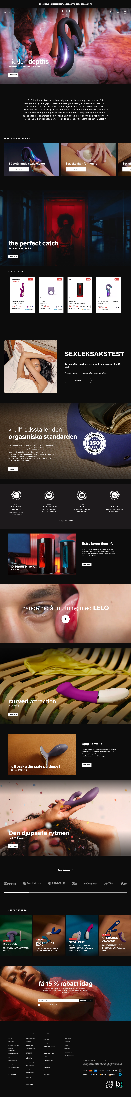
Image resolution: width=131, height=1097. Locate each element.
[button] (5, 12)
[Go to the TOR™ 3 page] (51, 290)
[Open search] (111, 12)
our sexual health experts (69, 1056)
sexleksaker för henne (49, 1046)
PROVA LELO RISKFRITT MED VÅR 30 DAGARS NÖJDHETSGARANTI (65, 4)
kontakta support (30, 1038)
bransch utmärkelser (11, 1049)
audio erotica (68, 1052)
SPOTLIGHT (77, 942)
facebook (67, 1048)
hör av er (28, 1077)
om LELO (10, 1038)
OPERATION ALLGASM (110, 939)
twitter (66, 1045)
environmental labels (30, 1073)
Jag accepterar (50, 1004)
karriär (10, 1057)
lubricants (46, 1064)
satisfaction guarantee (29, 1052)
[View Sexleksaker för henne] (88, 159)
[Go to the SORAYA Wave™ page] (22, 290)
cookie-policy (12, 1064)
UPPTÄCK (13, 74)
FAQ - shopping (30, 1065)
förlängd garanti (30, 1048)
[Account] (118, 12)
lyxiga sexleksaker (48, 1060)
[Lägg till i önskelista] (12, 297)
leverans (28, 1041)
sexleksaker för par (49, 1053)
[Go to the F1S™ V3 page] (80, 290)
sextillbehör (47, 1067)
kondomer (46, 1070)
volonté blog (68, 1038)
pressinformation (13, 1053)
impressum (11, 1041)
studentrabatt (30, 1084)
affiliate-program (13, 1071)
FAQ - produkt (30, 1069)
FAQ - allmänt (30, 1062)
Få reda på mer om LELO (65, 521)
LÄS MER (13, 469)
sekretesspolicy (12, 1060)
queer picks (47, 1074)
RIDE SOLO (10, 943)
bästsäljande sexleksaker (50, 1043)
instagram (67, 1041)
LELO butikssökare (31, 1081)
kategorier (46, 1039)
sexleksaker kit (47, 1057)
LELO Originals (30, 1088)
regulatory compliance (29, 1057)
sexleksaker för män (49, 1050)
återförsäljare (12, 1074)
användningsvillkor (13, 1067)
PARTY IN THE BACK (45, 944)
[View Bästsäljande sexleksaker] (31, 159)
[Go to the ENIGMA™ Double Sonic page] (108, 290)
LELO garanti (29, 1045)
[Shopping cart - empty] (125, 12)
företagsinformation (13, 1045)
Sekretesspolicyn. (54, 1004)
